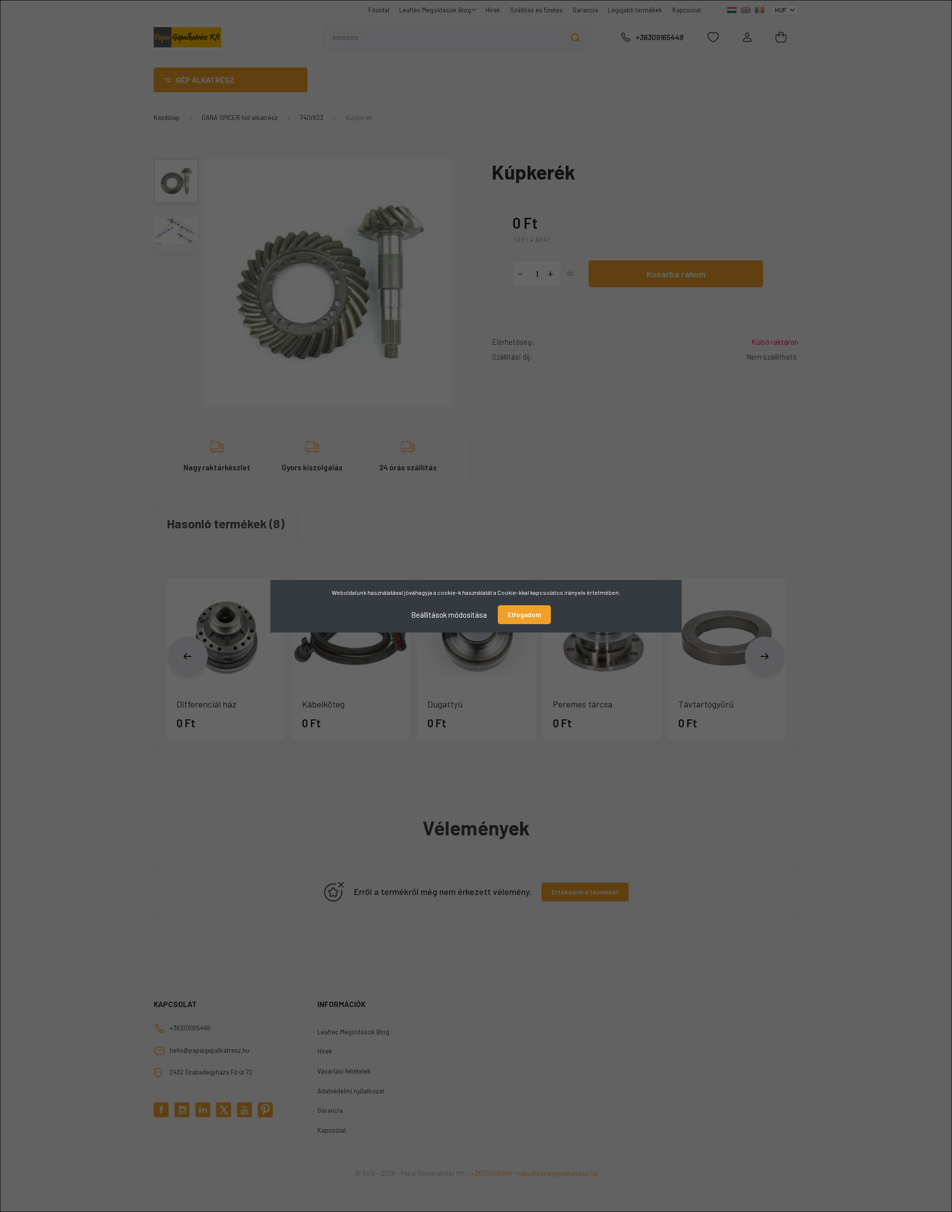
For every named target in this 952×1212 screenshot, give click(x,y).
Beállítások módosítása (449, 614)
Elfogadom (524, 615)
